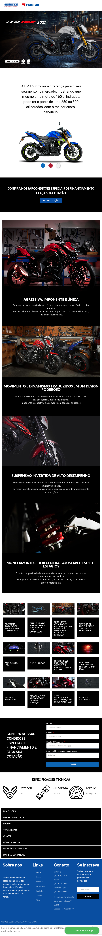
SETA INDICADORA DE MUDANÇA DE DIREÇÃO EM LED (63, 698)
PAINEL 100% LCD (11, 664)
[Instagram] (16, 907)
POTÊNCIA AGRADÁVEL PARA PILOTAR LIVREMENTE (12, 627)
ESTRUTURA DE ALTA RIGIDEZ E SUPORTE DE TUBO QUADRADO (37, 627)
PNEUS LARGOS (37, 663)
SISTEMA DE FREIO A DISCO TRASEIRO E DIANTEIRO (86, 627)
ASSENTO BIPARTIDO (10, 698)
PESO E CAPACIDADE (13, 817)
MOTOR (7, 823)
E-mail (49, 733)
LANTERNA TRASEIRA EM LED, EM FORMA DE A (87, 665)
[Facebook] (7, 907)
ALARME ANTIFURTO (85, 698)
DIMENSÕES (9, 811)
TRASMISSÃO (10, 830)
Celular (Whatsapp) (55, 742)
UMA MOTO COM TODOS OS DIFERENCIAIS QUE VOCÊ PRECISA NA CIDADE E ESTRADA (63, 628)
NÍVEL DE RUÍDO (11, 842)
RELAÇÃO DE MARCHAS (15, 848)
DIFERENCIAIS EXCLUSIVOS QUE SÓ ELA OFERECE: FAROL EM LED (62, 665)
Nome (49, 724)
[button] (43, 165)
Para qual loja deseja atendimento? (62, 751)
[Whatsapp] (25, 907)
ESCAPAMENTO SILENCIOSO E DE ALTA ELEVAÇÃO (37, 699)
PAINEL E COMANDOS (14, 854)
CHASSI (7, 836)
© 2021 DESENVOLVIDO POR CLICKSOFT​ (20, 921)
